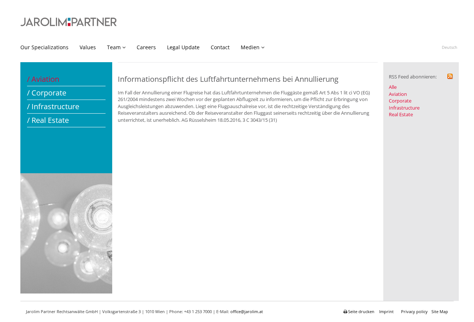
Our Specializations (44, 47)
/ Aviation (43, 79)
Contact (220, 47)
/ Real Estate (48, 120)
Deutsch (449, 47)
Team (114, 47)
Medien (250, 47)
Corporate (400, 100)
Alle (393, 87)
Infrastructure (404, 107)
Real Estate (401, 114)
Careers (146, 47)
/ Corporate (46, 93)
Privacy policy (414, 311)
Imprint (386, 311)
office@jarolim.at (246, 311)
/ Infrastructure (53, 106)
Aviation (398, 94)
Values (88, 47)
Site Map (439, 311)
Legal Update (183, 47)
